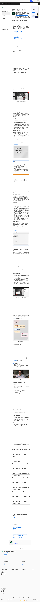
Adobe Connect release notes (16, 526)
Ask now (4, 564)
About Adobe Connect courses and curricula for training (20, 534)
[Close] (31, 600)
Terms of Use (33, 599)
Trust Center (2, 591)
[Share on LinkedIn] (20, 548)
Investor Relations (3, 589)
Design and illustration (3, 573)
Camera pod (15, 360)
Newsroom (2, 587)
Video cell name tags (16, 37)
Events (1, 586)
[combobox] (29, 4)
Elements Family (2, 577)
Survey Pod (15, 230)
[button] (35, 1)
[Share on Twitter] (19, 548)
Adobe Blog (2, 594)
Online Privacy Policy (19, 537)
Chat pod (15, 318)
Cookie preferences (36, 599)
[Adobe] (1, 1)
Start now (23, 564)
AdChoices (38, 600)
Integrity (2, 592)
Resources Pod (15, 32)
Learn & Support (5, 554)
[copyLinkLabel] (22, 548)
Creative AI (2, 571)
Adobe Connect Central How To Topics (18, 535)
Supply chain (2, 590)
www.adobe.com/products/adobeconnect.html (22, 15)
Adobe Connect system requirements (17, 527)
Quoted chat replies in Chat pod (18, 36)
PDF (1, 575)
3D (1, 576)
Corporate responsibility (3, 588)
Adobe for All (2, 593)
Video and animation (3, 574)
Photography (2, 572)
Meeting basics (15, 528)
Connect (4, 6)
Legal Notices (13, 537)
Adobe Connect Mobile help (16, 529)
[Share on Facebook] (17, 548)
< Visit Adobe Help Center (6, 552)
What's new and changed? (16, 456)
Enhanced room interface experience (18, 31)
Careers (2, 585)
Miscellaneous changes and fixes (18, 38)
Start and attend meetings (16, 530)
